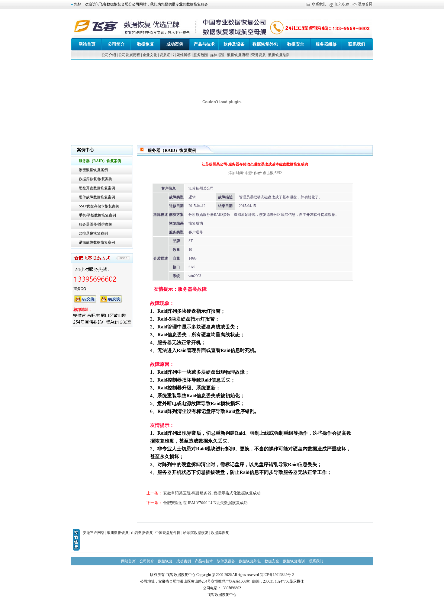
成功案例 (174, 44)
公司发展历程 (129, 55)
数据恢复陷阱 (279, 55)
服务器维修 (326, 44)
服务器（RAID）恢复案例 (100, 161)
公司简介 (116, 44)
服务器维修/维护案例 (95, 224)
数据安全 (295, 44)
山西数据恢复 (142, 533)
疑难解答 (183, 55)
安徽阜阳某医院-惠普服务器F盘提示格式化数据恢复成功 (212, 493)
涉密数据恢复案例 (93, 170)
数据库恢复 (220, 533)
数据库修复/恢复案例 (95, 179)
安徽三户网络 (94, 533)
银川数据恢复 (118, 533)
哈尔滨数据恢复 (195, 533)
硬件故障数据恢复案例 (97, 197)
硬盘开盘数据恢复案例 (97, 188)
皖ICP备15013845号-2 (277, 575)
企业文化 (150, 55)
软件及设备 (234, 44)
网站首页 (87, 44)
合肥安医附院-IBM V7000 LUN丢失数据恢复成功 (205, 502)
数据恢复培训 (294, 561)
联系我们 (356, 44)
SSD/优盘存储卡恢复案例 (99, 206)
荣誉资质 (258, 55)
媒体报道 (217, 55)
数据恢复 (145, 44)
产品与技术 (204, 44)
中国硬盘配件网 (168, 533)
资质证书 (166, 55)
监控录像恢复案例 (93, 233)
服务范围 (200, 55)
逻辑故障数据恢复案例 (97, 242)
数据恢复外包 (265, 44)
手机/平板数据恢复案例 (97, 215)
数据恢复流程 (238, 55)
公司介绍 (108, 55)
